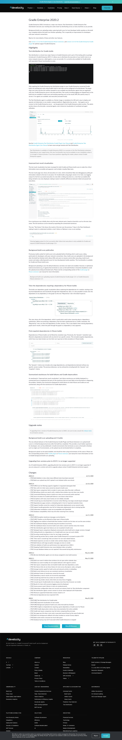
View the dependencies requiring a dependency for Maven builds (53, 286)
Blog (94, 8)
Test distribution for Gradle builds (41, 51)
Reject (96, 735)
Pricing (59, 8)
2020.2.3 (31, 515)
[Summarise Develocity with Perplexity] (101, 645)
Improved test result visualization (41, 163)
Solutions (40, 8)
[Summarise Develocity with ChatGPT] (94, 645)
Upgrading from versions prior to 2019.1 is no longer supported (52, 461)
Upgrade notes (35, 425)
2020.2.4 (31, 483)
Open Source (76, 8)
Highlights (33, 48)
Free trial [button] (107, 8)
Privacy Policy (33, 735)
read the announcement (72, 2)
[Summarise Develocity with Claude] (98, 645)
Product (30, 8)
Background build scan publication (41, 250)
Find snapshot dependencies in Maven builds (45, 331)
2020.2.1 (31, 558)
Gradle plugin (84, 270)
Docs (67, 8)
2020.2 (31, 598)
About (87, 8)
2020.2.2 (31, 553)
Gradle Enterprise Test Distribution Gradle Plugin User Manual (51, 143)
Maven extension (34, 272)
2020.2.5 (31, 476)
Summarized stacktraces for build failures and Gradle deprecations (53, 374)
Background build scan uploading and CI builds (46, 438)
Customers (51, 8)
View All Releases (71, 626)
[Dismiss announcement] (113, 2)
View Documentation (51, 626)
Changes (32, 473)
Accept (105, 735)
